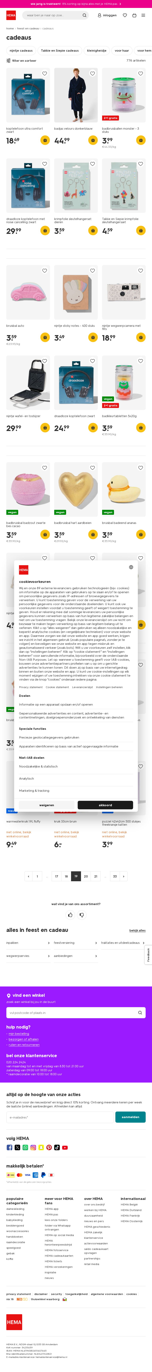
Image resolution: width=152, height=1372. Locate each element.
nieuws (49, 1278)
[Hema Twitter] (17, 1147)
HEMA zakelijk (93, 1232)
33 (115, 876)
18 (66, 876)
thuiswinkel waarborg (45, 1299)
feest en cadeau (28, 28)
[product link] (28, 95)
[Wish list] (125, 15)
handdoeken (14, 1236)
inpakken (12, 943)
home (10, 28)
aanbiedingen (63, 956)
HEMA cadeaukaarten (59, 1255)
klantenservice (93, 1238)
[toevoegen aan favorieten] (45, 73)
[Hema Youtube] (65, 1147)
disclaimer (41, 1294)
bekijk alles (137, 930)
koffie (9, 1259)
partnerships (92, 1258)
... (47, 876)
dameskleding (15, 1209)
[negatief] (81, 915)
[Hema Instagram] (33, 1147)
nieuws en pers (94, 1221)
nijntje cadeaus (21, 50)
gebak (10, 1253)
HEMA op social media (59, 1235)
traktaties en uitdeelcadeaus (120, 943)
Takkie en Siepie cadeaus (60, 50)
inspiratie (50, 1272)
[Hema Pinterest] (49, 1147)
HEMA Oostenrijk (132, 1221)
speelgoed (13, 1248)
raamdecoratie (15, 1242)
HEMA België (129, 1204)
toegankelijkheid (76, 1294)
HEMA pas (51, 1214)
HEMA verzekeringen (59, 1267)
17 (56, 876)
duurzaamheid (93, 1215)
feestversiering (64, 943)
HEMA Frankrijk (130, 1215)
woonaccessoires (17, 1231)
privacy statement (18, 1294)
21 (95, 876)
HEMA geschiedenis (97, 1226)
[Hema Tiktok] (57, 1147)
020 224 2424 (16, 1062)
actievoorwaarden (96, 1243)
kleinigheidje (96, 50)
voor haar (122, 50)
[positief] (70, 915)
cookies (131, 1294)
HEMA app (52, 1209)
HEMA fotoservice (56, 1250)
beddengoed (15, 1225)
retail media (91, 1264)
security (56, 1294)
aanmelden (130, 1117)
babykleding (14, 1220)
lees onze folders (56, 1220)
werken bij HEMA (95, 1210)
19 (76, 876)
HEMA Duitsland (131, 1210)
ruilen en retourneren (24, 1045)
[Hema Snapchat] (41, 1147)
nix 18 (10, 1299)
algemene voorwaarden (107, 1294)
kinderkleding (15, 1214)
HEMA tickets (53, 1261)
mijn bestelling (19, 1034)
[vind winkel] (140, 1012)
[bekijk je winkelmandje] (134, 15)
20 (86, 876)
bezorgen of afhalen (24, 1039)
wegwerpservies (17, 956)
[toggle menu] (143, 15)
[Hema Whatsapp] (25, 1147)
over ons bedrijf (94, 1204)
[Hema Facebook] (9, 1147)
